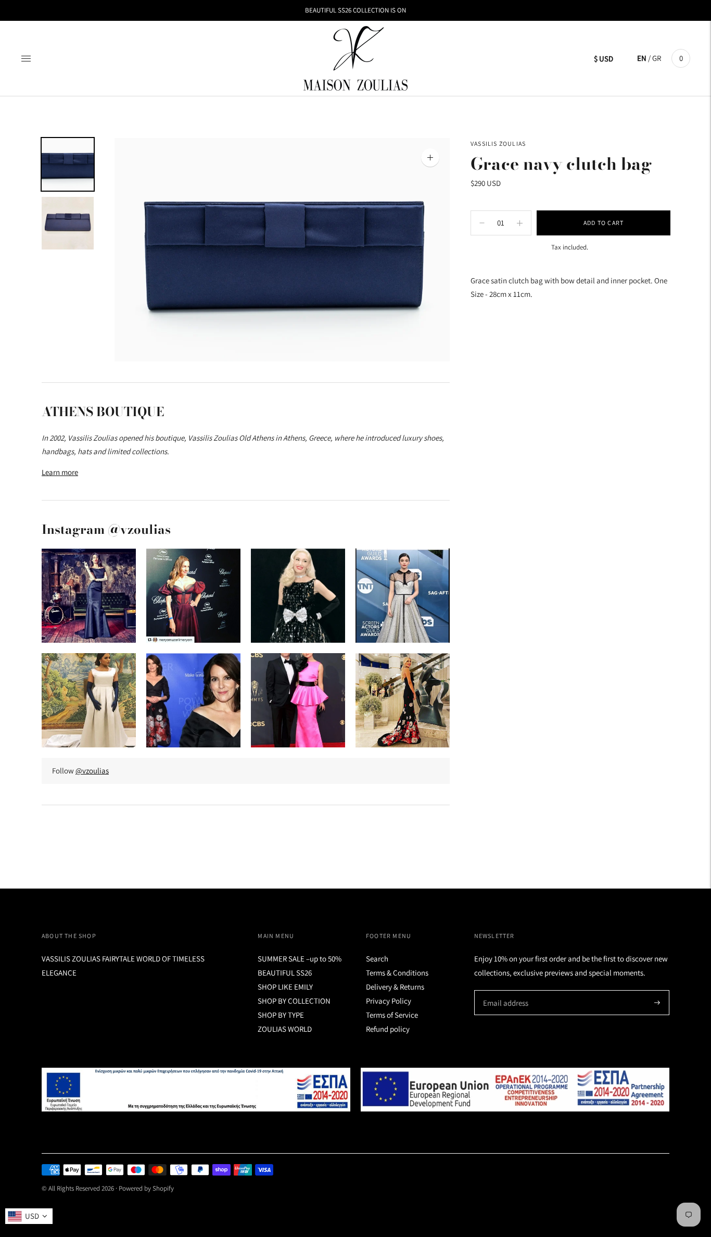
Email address (504, 990)
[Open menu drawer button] (26, 58)
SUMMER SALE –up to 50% (299, 959)
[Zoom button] (430, 157)
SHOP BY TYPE (281, 1015)
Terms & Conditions (397, 973)
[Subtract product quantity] (520, 222)
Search (377, 959)
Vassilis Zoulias (498, 143)
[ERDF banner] (515, 1089)
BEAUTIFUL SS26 (285, 973)
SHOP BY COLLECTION (294, 1001)
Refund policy (388, 1029)
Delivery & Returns (395, 987)
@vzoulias (92, 771)
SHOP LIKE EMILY (285, 987)
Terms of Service (392, 1015)
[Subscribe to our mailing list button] (657, 1002)
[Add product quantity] (482, 222)
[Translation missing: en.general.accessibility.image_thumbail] (68, 164)
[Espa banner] (196, 1089)
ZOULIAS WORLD (285, 1029)
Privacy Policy (388, 1001)
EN (641, 58)
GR (656, 58)
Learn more (60, 472)
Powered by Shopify (146, 1188)
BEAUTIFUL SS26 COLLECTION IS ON (355, 10)
